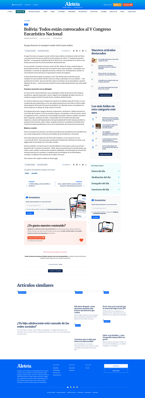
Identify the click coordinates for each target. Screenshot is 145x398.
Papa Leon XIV (113, 11)
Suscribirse (116, 366)
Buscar (36, 5)
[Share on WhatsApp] (86, 50)
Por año (87, 368)
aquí (56, 158)
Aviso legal (80, 392)
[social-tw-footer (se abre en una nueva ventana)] (74, 387)
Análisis (45, 11)
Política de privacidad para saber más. (56, 209)
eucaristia (34, 173)
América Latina (132, 11)
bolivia (27, 173)
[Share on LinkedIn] (76, 50)
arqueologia (79, 292)
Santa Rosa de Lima (78, 7)
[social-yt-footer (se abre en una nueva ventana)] (67, 387)
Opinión (53, 11)
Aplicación (71, 370)
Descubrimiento (83, 11)
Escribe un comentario (55, 271)
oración (106, 292)
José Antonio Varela (45, 38)
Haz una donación (61, 392)
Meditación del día (101, 177)
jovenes (78, 325)
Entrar (60, 264)
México (122, 11)
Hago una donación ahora (35, 238)
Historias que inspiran (34, 11)
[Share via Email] (82, 50)
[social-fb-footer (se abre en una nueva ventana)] (71, 387)
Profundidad (61, 11)
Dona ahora (127, 5)
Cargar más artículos (105, 95)
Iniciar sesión (108, 5)
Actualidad (103, 11)
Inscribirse (30, 213)
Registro (116, 5)
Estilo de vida (93, 11)
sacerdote (107, 321)
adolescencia (22, 292)
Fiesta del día (98, 171)
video (26, 142)
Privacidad (95, 392)
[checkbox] (26, 209)
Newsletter (72, 368)
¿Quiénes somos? (71, 392)
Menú (10, 11)
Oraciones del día (100, 189)
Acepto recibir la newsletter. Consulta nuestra (46, 209)
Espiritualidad (71, 11)
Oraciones (19, 11)
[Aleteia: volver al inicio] (72, 3)
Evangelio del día (100, 183)
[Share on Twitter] (79, 50)
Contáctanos (87, 392)
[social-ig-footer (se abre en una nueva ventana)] (77, 387)
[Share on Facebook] (73, 50)
